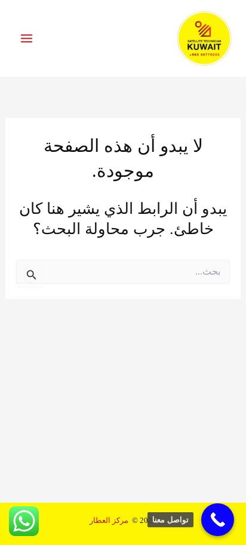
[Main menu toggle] (26, 38)
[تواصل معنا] (217, 519)
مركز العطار (109, 520)
